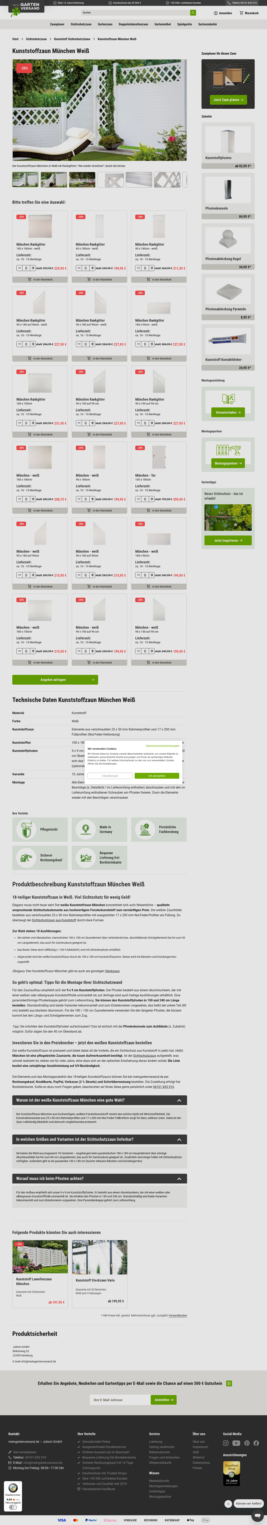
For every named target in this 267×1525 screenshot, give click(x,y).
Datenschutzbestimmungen (162, 745)
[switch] (13, 1507)
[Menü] (19, 1483)
